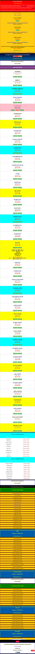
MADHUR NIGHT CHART (17, 551)
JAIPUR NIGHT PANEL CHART (17, 621)
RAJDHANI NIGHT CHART (17, 557)
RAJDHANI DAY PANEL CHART (17, 617)
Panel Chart (19, 76)
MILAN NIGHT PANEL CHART (18, 615)
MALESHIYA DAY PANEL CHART (17, 593)
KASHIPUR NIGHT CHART (17, 559)
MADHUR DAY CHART (17, 514)
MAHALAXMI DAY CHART (17, 517)
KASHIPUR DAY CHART (17, 523)
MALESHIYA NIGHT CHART (17, 547)
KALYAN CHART (17, 495)
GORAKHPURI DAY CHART (17, 519)
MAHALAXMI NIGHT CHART (17, 553)
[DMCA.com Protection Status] (17, 652)
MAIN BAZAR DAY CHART (17, 525)
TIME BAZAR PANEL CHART (17, 600)
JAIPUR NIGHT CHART (17, 542)
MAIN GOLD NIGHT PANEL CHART (17, 568)
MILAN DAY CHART (17, 508)
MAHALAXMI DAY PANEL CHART (17, 602)
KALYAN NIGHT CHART (17, 544)
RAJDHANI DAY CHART (18, 521)
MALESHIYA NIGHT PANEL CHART (17, 623)
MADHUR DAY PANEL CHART (18, 595)
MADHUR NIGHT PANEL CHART (17, 619)
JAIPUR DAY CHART (17, 512)
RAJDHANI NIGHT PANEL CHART (17, 625)
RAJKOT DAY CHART (17, 510)
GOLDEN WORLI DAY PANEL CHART (17, 564)
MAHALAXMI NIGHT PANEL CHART (17, 628)
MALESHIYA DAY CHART (17, 497)
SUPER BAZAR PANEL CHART (17, 604)
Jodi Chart (15, 76)
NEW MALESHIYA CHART (17, 527)
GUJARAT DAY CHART (17, 499)
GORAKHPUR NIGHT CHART (17, 555)
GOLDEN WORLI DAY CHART (17, 562)
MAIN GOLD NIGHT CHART (17, 566)
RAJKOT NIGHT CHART (17, 540)
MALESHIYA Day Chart (24, 6)
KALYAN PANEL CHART (17, 589)
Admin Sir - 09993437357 (17, 56)
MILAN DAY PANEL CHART (17, 591)
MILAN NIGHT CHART (17, 538)
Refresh (17, 30)
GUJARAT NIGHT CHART (17, 549)
